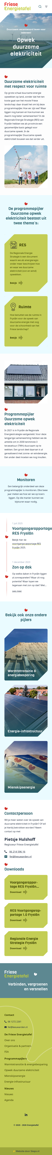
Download (15, 892)
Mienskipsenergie (14, 1076)
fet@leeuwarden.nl (21, 856)
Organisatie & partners (17, 1046)
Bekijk (13, 282)
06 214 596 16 (17, 851)
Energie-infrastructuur (17, 1081)
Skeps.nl (35, 1151)
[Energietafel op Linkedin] (26, 1115)
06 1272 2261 (14, 1021)
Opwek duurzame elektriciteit (21, 1070)
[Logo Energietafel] (17, 6)
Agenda (8, 1100)
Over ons (9, 1040)
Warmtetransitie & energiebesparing (26, 1064)
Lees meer (17, 591)
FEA (6, 1051)
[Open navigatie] (46, 7)
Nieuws (8, 1094)
